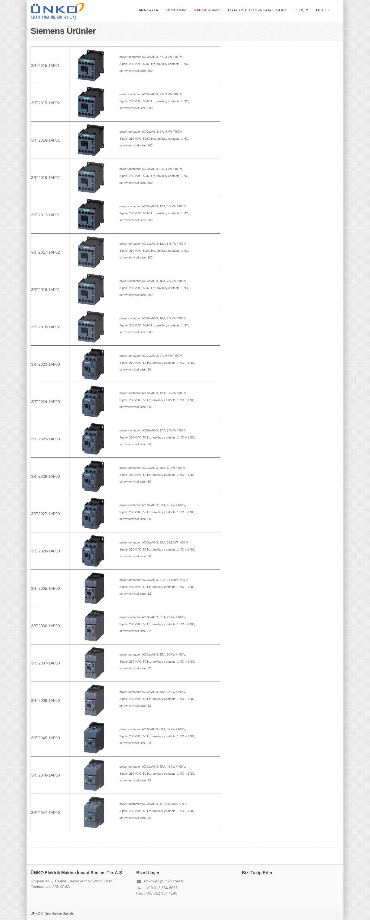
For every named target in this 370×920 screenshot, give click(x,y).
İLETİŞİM (301, 10)
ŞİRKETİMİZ (176, 10)
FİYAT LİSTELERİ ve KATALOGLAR (257, 10)
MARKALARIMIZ (207, 10)
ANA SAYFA (148, 10)
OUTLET (323, 10)
